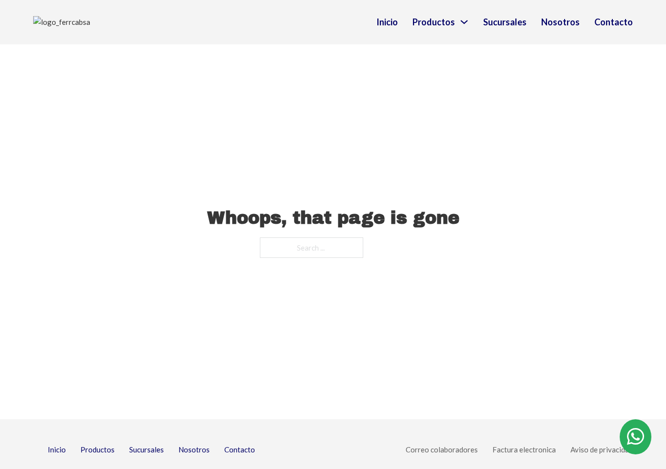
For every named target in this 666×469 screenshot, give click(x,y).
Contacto (613, 22)
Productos (433, 22)
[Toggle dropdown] (464, 22)
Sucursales (505, 22)
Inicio (387, 22)
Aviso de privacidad (601, 449)
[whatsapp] (635, 437)
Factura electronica (524, 449)
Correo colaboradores (442, 449)
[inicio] (108, 22)
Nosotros (560, 22)
